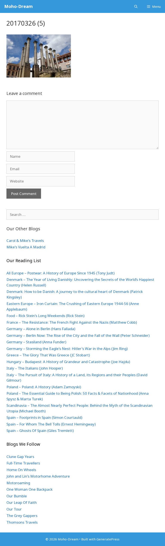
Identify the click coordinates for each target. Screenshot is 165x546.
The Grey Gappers (21, 515)
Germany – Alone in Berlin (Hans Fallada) (40, 328)
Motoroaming (18, 482)
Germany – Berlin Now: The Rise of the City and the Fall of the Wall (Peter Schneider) (78, 335)
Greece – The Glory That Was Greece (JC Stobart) (48, 355)
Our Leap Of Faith (21, 502)
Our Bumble (16, 495)
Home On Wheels (21, 469)
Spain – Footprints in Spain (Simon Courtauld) (44, 417)
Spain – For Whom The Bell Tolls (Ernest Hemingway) (51, 424)
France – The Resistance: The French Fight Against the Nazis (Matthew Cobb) (71, 322)
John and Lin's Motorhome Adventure (38, 476)
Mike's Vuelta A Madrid (25, 246)
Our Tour (14, 509)
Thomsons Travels (22, 522)
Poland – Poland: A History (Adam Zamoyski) (43, 386)
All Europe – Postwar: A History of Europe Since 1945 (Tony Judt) (60, 273)
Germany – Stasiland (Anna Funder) (36, 341)
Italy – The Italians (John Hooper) (34, 368)
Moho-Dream (18, 6)
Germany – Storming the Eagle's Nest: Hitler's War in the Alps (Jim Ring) (67, 348)
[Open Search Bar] (135, 6)
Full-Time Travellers (23, 463)
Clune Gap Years (20, 456)
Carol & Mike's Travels (25, 240)
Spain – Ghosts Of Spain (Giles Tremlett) (40, 430)
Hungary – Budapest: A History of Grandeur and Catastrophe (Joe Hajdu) (68, 361)
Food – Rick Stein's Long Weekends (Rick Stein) (45, 315)
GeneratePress (107, 539)
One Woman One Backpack (29, 489)
